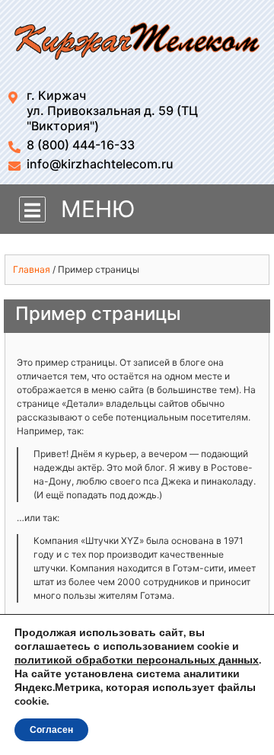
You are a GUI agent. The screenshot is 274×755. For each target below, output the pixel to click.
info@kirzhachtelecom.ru (100, 163)
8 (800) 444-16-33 (81, 144)
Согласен (51, 730)
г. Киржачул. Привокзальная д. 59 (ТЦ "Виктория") (112, 110)
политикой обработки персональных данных (136, 660)
